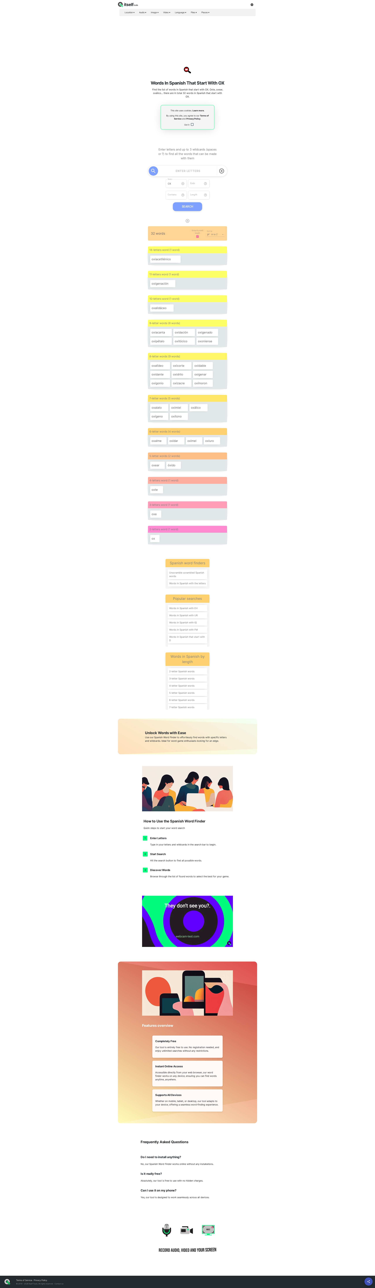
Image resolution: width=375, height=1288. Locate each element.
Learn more (198, 110)
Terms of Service (24, 1280)
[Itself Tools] (187, 1241)
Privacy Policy (193, 118)
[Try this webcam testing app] (187, 921)
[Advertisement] (187, 38)
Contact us (58, 1284)
